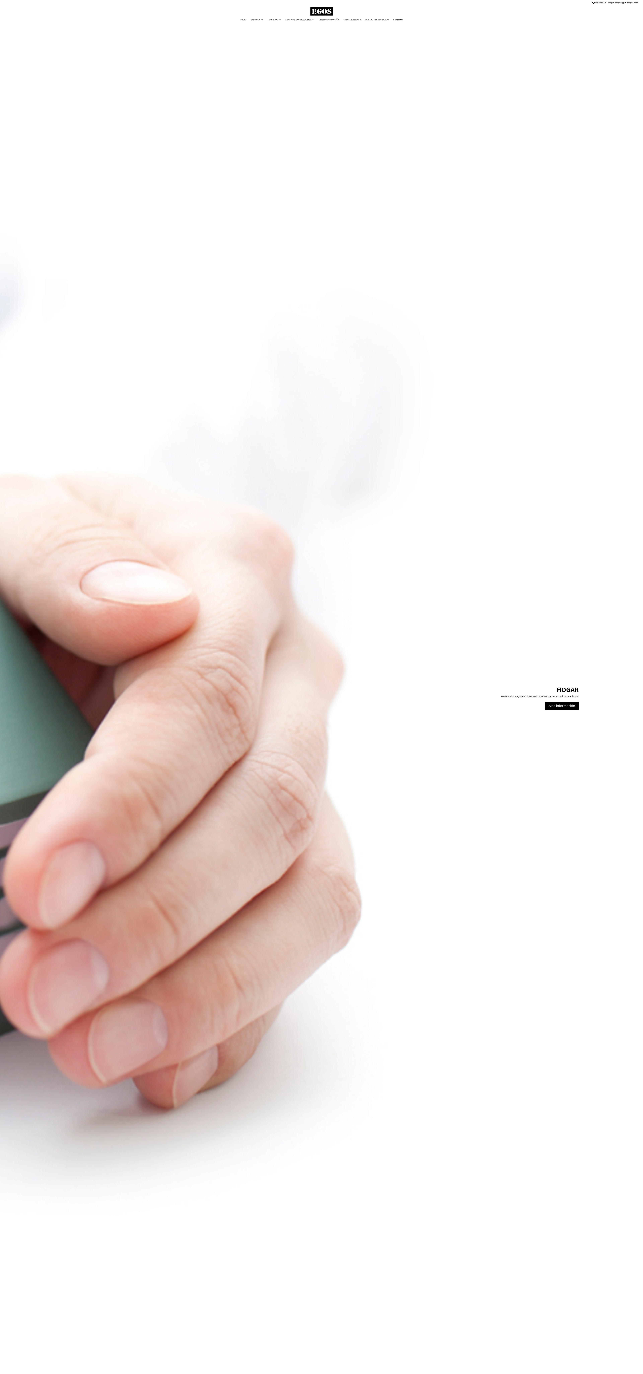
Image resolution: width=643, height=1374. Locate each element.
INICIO (243, 20)
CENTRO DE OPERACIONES (298, 20)
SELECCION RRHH (352, 20)
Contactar (398, 20)
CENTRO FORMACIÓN (329, 20)
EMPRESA (255, 20)
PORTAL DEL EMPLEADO (377, 20)
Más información (562, 705)
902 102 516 (600, 2)
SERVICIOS (273, 20)
